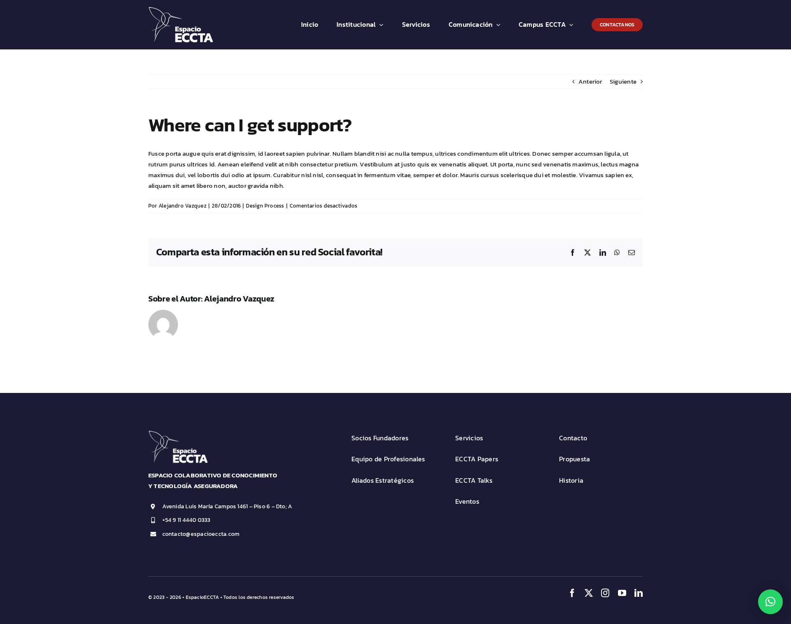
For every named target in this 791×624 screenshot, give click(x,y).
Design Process (265, 206)
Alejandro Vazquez (182, 206)
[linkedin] (638, 593)
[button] (770, 601)
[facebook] (572, 593)
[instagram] (605, 593)
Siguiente (623, 81)
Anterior (590, 81)
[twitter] (589, 593)
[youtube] (622, 593)
